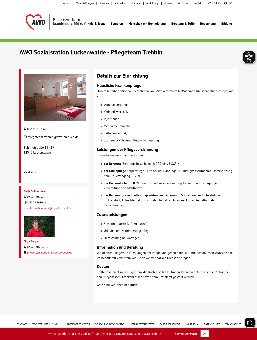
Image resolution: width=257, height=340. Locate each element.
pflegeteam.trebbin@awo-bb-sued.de (53, 137)
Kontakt (198, 3)
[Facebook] (224, 3)
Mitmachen (120, 3)
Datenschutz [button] (152, 334)
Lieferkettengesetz (142, 324)
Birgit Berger (31, 241)
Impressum (192, 324)
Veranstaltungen (85, 3)
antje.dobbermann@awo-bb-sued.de (49, 208)
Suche (185, 3)
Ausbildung (152, 3)
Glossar (168, 3)
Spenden (104, 3)
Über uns (65, 3)
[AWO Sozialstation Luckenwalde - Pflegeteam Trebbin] (55, 118)
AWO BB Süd (215, 3)
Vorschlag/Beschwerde (109, 324)
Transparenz (233, 324)
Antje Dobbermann (35, 191)
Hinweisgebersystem (77, 324)
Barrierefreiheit (170, 324)
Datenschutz (212, 324)
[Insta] (229, 3)
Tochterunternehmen (45, 324)
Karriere (136, 3)
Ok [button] (204, 333)
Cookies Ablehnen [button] (186, 333)
